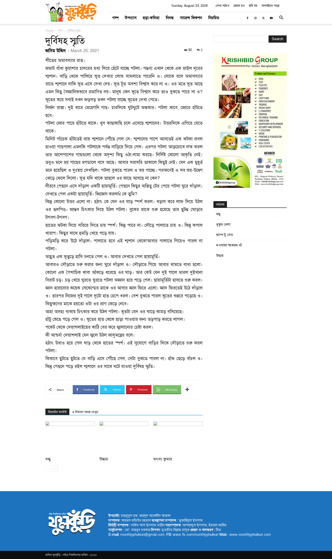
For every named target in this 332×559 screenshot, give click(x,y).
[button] (281, 18)
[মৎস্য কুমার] (178, 438)
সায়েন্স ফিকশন (191, 18)
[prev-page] (48, 468)
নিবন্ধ (170, 18)
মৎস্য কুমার (162, 459)
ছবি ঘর (253, 6)
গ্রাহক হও (239, 6)
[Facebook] (247, 18)
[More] (187, 389)
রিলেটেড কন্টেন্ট (57, 412)
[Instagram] (255, 18)
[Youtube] (271, 18)
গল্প (115, 18)
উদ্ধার (103, 459)
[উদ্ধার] (124, 438)
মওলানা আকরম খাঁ (229, 245)
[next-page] (55, 468)
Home (49, 31)
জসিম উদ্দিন (55, 51)
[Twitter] (263, 18)
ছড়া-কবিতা (151, 18)
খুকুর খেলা (223, 224)
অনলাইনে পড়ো (270, 6)
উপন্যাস (131, 18)
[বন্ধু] (70, 438)
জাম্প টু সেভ (224, 235)
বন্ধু (48, 459)
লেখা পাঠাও (222, 6)
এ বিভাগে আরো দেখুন (85, 412)
